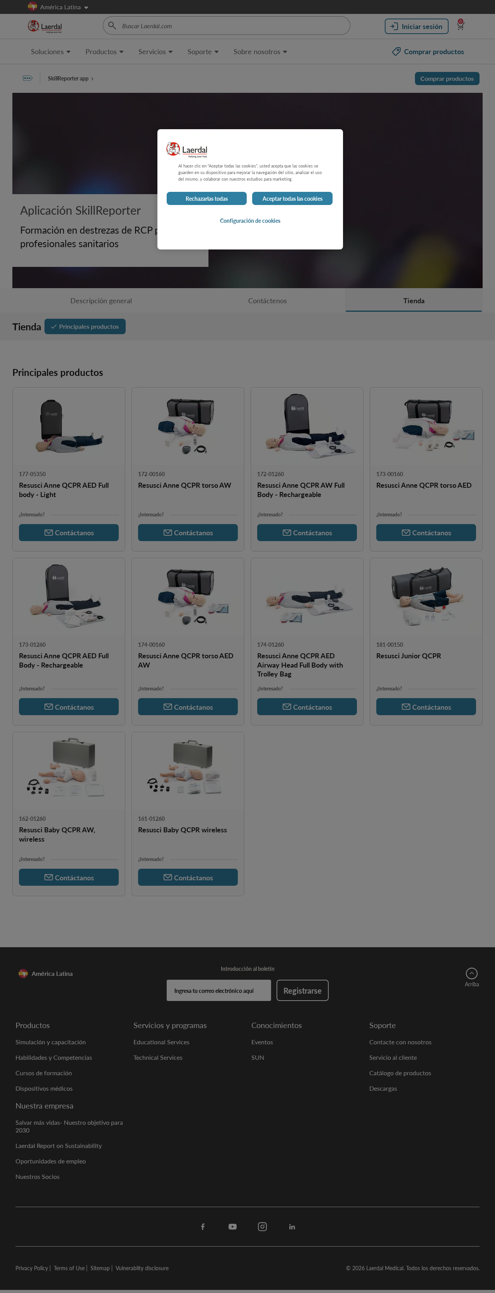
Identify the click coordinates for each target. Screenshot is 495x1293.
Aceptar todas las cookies (293, 198)
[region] (250, 189)
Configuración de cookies (250, 220)
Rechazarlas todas (207, 198)
